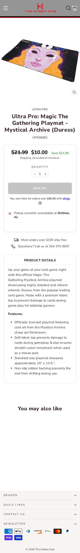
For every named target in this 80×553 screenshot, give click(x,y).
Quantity (40, 167)
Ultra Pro (40, 109)
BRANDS (10, 495)
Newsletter (15, 523)
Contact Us (14, 514)
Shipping (25, 158)
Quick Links (14, 504)
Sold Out (17, 471)
